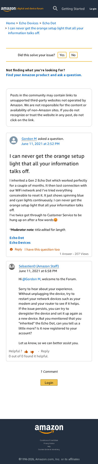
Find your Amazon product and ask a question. (44, 75)
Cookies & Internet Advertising (49, 449)
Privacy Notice (49, 443)
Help (49, 446)
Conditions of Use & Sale (49, 440)
